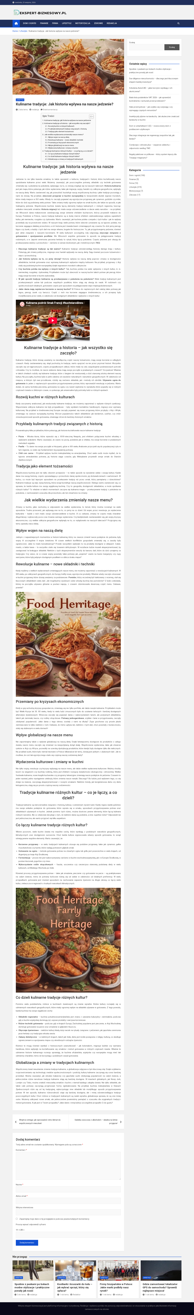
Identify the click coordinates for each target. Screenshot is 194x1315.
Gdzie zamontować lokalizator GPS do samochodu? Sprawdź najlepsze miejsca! (160, 1287)
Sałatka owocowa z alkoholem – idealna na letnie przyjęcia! (96, 1121)
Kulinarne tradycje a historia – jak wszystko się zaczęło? (67, 123)
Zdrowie (98, 23)
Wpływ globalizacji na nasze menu (61, 145)
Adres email (22, 1196)
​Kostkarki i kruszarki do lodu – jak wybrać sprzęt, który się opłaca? (74, 1287)
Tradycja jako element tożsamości (61, 131)
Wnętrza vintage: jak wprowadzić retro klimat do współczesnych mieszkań (40, 1121)
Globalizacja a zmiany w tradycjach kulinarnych (65, 159)
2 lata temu (23, 110)
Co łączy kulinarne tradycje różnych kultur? (64, 154)
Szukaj (132, 42)
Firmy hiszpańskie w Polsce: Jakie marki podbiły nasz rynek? (116, 1287)
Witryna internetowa (24, 1207)
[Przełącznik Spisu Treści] (90, 116)
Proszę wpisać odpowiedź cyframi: (31, 1224)
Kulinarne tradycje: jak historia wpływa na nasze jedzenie (67, 120)
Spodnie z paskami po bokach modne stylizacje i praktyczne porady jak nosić (32, 1287)
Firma (55, 23)
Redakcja (112, 23)
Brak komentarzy (50, 110)
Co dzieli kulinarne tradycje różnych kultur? (64, 156)
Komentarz (21, 1150)
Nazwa (19, 1184)
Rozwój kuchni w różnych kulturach (61, 126)
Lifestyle (66, 23)
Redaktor (77, 1295)
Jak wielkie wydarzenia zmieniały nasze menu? (64, 134)
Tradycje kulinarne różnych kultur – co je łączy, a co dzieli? (68, 151)
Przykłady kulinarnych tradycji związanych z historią (67, 129)
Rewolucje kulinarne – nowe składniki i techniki (65, 140)
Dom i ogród (29, 23)
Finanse (44, 23)
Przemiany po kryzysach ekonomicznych (63, 143)
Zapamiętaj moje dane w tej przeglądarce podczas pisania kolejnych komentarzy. (54, 1219)
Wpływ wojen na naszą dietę (58, 137)
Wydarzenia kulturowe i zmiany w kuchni (63, 148)
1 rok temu (64, 1295)
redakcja (35, 110)
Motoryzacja (82, 23)
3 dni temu (21, 1295)
